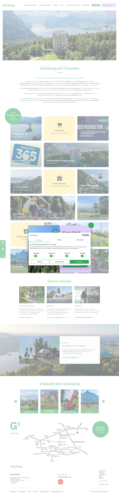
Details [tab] (59, 239)
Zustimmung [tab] (39, 240)
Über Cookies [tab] (80, 239)
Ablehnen (39, 261)
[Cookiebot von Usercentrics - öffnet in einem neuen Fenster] (83, 235)
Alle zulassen (79, 261)
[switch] (52, 256)
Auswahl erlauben (59, 261)
